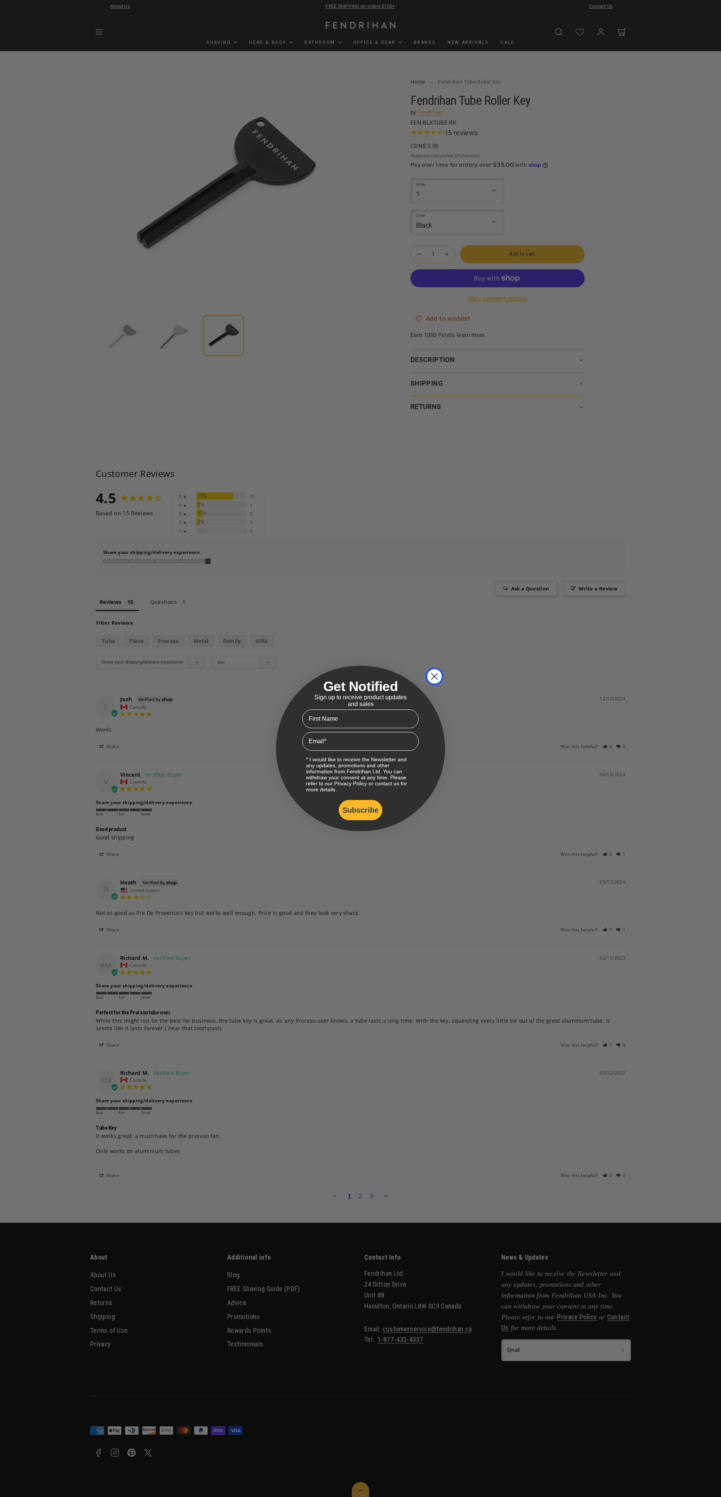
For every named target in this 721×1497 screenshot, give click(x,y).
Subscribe (360, 810)
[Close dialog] (434, 676)
